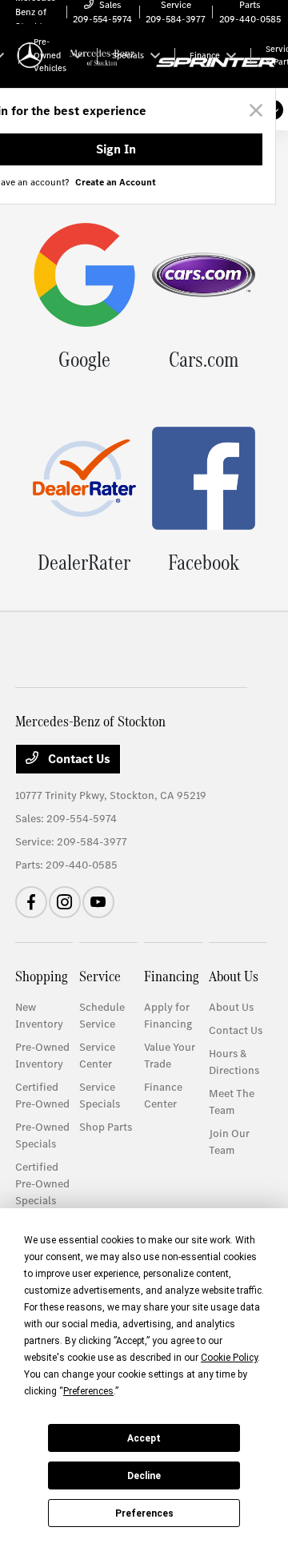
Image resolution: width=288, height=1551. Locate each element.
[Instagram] (65, 902)
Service (100, 976)
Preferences (144, 1513)
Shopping (41, 976)
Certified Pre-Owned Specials (42, 1183)
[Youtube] (98, 902)
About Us (233, 976)
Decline (144, 1475)
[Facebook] (31, 902)
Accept (144, 1438)
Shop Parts (105, 1127)
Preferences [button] (88, 1391)
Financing (171, 976)
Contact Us (77, 758)
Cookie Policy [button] (229, 1357)
